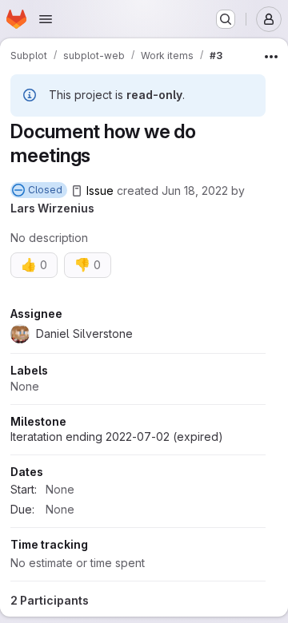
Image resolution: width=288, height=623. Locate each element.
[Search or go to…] (225, 19)
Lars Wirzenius (52, 208)
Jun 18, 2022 (195, 190)
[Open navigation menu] (45, 19)
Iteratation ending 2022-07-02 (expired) (116, 436)
